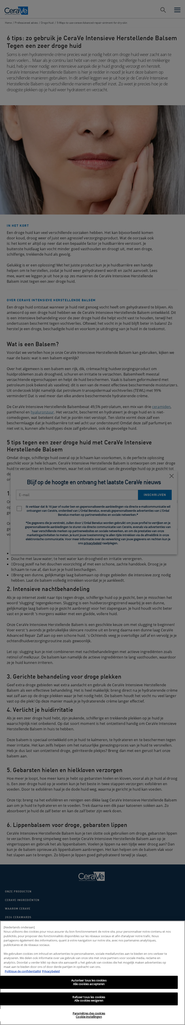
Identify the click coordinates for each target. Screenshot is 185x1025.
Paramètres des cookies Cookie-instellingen (89, 1015)
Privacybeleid (51, 971)
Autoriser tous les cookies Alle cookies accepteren (88, 982)
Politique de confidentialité (23, 971)
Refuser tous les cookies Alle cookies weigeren (88, 999)
